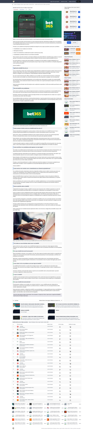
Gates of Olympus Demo (73, 64)
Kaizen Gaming (78, 125)
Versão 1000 (79, 75)
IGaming (74, 125)
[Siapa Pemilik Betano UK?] (66, 124)
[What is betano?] (66, 102)
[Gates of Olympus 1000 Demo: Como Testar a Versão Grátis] (66, 71)
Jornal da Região (22, 356)
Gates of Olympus (72, 60)
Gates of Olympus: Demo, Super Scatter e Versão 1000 (24, 4)
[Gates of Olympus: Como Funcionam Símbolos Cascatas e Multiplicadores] (66, 60)
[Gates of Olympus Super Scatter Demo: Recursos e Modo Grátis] (66, 67)
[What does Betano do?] (66, 109)
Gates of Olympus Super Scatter (74, 68)
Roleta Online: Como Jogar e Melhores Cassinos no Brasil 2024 (49, 300)
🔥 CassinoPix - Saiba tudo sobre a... (26, 359)
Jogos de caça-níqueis (54, 1)
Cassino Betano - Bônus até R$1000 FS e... (26, 338)
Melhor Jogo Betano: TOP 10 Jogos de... (26, 335)
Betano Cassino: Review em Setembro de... (27, 375)
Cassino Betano (72, 106)
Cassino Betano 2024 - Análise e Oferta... (26, 399)
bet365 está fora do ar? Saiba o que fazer (42, 4)
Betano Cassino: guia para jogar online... (26, 387)
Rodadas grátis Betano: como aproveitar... (26, 332)
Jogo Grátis (79, 64)
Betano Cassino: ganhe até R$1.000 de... (26, 372)
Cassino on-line (64, 1)
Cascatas (77, 60)
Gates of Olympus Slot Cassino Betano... (26, 390)
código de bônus (72, 1)
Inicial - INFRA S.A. (22, 366)
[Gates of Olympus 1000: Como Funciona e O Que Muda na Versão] (66, 75)
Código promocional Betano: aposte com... (27, 350)
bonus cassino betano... (23, 329)
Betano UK (71, 125)
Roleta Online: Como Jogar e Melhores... (26, 393)
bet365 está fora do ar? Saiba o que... (26, 378)
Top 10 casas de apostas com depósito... (26, 347)
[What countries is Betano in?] (66, 120)
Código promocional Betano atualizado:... (26, 344)
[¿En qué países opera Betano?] (66, 131)
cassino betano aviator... (23, 384)
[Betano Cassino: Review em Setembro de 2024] (66, 113)
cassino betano (22, 327)
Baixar (78, 1)
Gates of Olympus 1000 (72, 75)
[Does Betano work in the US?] (66, 128)
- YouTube (16, 300)
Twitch (20, 341)
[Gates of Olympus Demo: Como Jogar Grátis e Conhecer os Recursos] (66, 63)
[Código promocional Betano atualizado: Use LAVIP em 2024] (66, 117)
